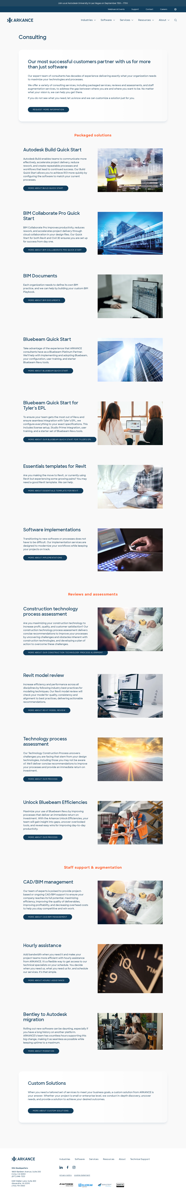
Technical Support (140, 1159)
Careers (163, 9)
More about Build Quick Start (45, 188)
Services (125, 20)
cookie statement (82, 1175)
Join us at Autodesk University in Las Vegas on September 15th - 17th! (93, 3)
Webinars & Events (116, 9)
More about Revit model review (46, 710)
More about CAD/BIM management (47, 917)
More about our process (43, 779)
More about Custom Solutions (51, 1111)
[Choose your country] (175, 9)
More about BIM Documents (44, 300)
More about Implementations (45, 558)
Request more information (48, 109)
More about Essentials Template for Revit (53, 491)
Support (135, 9)
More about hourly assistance (46, 980)
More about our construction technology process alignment (65, 652)
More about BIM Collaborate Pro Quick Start (55, 250)
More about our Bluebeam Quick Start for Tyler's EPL (59, 439)
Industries (87, 20)
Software (106, 20)
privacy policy (65, 1175)
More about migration (41, 1051)
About (162, 20)
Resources (144, 20)
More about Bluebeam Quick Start (48, 371)
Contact (149, 9)
